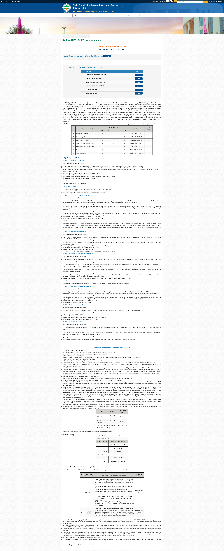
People (106, 15)
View (107, 57)
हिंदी (175, 1)
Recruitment (149, 15)
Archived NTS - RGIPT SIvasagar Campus (78, 37)
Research (92, 15)
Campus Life (125, 15)
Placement (136, 15)
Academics (79, 15)
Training (131, 15)
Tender (154, 15)
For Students (111, 15)
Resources (118, 15)
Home (69, 15)
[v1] (205, 2)
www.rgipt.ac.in (121, 521)
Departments (86, 15)
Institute (74, 15)
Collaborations (99, 15)
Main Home (156, 1)
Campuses (142, 15)
